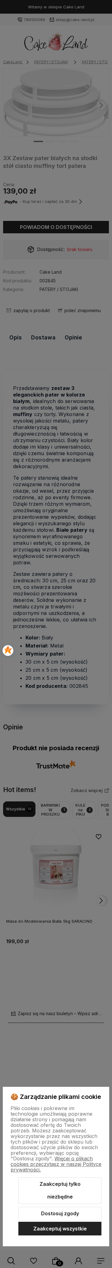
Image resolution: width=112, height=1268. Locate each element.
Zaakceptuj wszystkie (60, 1228)
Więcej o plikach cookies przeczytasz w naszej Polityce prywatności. (56, 1164)
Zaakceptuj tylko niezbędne (60, 1190)
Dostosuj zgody (60, 1213)
